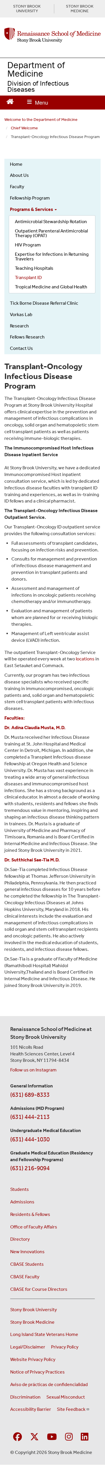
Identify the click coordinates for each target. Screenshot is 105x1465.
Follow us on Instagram (33, 1070)
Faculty (17, 186)
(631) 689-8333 (30, 1094)
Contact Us (21, 348)
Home (16, 164)
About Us (19, 175)
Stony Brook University (33, 1309)
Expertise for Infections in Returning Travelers (52, 256)
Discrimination (25, 1397)
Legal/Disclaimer (27, 1347)
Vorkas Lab (21, 314)
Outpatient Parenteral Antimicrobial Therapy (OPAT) (51, 233)
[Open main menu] (37, 102)
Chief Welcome (24, 128)
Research (19, 326)
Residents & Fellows (30, 1214)
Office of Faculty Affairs (33, 1227)
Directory (20, 1239)
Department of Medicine (36, 69)
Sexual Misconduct (65, 1397)
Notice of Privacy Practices (37, 1372)
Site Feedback (71, 1409)
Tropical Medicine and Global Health (51, 287)
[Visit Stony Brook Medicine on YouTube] (52, 1437)
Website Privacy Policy (32, 1359)
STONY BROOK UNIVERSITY (27, 8)
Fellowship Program (30, 198)
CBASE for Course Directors (38, 1289)
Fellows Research (27, 337)
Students (19, 1189)
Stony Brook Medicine (32, 1322)
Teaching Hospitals (34, 268)
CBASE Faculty (24, 1276)
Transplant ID (28, 277)
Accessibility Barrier (30, 1409)
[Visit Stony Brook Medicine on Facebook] (17, 1437)
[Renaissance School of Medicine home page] (52, 35)
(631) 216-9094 (30, 1168)
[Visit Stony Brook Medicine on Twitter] (34, 1437)
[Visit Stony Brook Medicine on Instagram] (69, 1437)
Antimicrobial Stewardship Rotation (51, 221)
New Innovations (27, 1251)
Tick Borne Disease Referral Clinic (44, 303)
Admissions (22, 1202)
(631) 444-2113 (30, 1116)
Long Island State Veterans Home (44, 1334)
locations (85, 659)
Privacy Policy (64, 1347)
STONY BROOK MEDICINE (79, 8)
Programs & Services (32, 209)
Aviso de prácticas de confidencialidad (49, 1384)
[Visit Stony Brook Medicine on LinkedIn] (84, 1437)
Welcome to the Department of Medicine (41, 119)
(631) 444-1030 (30, 1139)
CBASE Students (27, 1264)
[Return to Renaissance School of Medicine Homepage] (10, 101)
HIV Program (28, 245)
